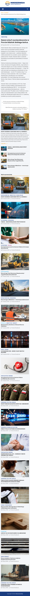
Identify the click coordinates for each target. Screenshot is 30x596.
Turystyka (4, 37)
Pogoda (6, 349)
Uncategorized (5, 271)
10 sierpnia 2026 (6, 354)
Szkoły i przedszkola (6, 505)
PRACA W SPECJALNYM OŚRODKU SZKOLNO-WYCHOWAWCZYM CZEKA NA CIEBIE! (12, 481)
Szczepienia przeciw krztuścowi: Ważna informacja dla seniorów (17, 154)
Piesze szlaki (19, 195)
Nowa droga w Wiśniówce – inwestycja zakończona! (15, 299)
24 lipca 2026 (5, 405)
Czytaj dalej (3, 143)
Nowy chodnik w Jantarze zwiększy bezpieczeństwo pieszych (10, 559)
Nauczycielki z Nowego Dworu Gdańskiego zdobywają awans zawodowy (12, 507)
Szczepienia (4, 245)
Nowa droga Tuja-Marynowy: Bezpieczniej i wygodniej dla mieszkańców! (15, 161)
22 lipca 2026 (5, 430)
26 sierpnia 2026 (6, 198)
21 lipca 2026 (5, 483)
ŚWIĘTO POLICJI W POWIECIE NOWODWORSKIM (13, 429)
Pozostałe (3, 531)
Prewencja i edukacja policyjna (9, 427)
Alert (2, 349)
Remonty (15, 323)
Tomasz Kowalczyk (15, 45)
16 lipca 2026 (5, 561)
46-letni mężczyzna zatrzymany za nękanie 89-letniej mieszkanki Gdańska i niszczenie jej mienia (13, 102)
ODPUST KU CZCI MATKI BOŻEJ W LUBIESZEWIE (13, 533)
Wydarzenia (11, 220)
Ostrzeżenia (4, 220)
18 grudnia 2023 (5, 45)
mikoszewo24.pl (19, 593)
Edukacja (3, 323)
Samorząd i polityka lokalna (8, 402)
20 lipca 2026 (5, 509)
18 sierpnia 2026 (6, 250)
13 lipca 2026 (5, 587)
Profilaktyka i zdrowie (7, 375)
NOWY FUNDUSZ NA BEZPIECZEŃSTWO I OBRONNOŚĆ (15, 404)
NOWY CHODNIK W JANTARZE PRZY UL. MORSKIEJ (14, 131)
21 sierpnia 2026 (6, 223)
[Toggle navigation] (3, 9)
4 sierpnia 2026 (5, 380)
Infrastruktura (5, 298)
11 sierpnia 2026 (5, 276)
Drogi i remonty (5, 556)
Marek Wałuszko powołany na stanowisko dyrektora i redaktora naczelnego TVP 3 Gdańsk (16, 108)
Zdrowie (10, 245)
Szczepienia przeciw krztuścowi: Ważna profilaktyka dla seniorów (12, 378)
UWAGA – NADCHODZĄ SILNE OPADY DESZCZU (13, 222)
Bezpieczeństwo (5, 195)
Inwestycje (13, 195)
